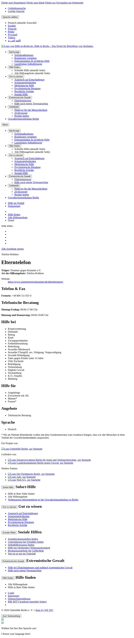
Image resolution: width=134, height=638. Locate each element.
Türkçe (11, 37)
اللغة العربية (14, 40)
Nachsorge (14, 52)
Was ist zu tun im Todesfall (22, 553)
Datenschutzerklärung (19, 598)
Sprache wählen (10, 17)
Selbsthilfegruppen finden (21, 544)
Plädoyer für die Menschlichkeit (30, 110)
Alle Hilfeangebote (17, 217)
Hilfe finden (14, 67)
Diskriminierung (22, 100)
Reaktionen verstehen (25, 58)
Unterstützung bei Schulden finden (26, 542)
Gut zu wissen (16, 76)
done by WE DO (44, 610)
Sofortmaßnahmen (23, 55)
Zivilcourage (20, 113)
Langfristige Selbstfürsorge (28, 64)
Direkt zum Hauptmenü (13, 2)
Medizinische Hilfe (24, 85)
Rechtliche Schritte (24, 91)
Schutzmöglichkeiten (25, 82)
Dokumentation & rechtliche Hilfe (32, 61)
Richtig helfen (21, 115)
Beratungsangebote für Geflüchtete (26, 550)
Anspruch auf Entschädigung (29, 79)
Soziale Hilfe (21, 94)
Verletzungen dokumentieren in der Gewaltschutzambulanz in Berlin (43, 499)
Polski (11, 31)
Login (11, 592)
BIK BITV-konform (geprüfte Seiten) (27, 601)
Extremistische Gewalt (20, 97)
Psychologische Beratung (27, 88)
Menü (5, 124)
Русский (12, 34)
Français (12, 28)
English (12, 25)
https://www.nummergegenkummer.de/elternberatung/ (35, 281)
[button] (67, 628)
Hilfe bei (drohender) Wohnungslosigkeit (29, 547)
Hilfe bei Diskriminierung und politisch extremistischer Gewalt (40, 567)
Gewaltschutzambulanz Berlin (23, 118)
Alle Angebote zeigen (12, 248)
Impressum (13, 595)
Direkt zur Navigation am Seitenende (64, 2)
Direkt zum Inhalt (35, 2)
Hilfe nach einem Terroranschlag (31, 103)
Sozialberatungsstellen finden (23, 539)
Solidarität (14, 107)
